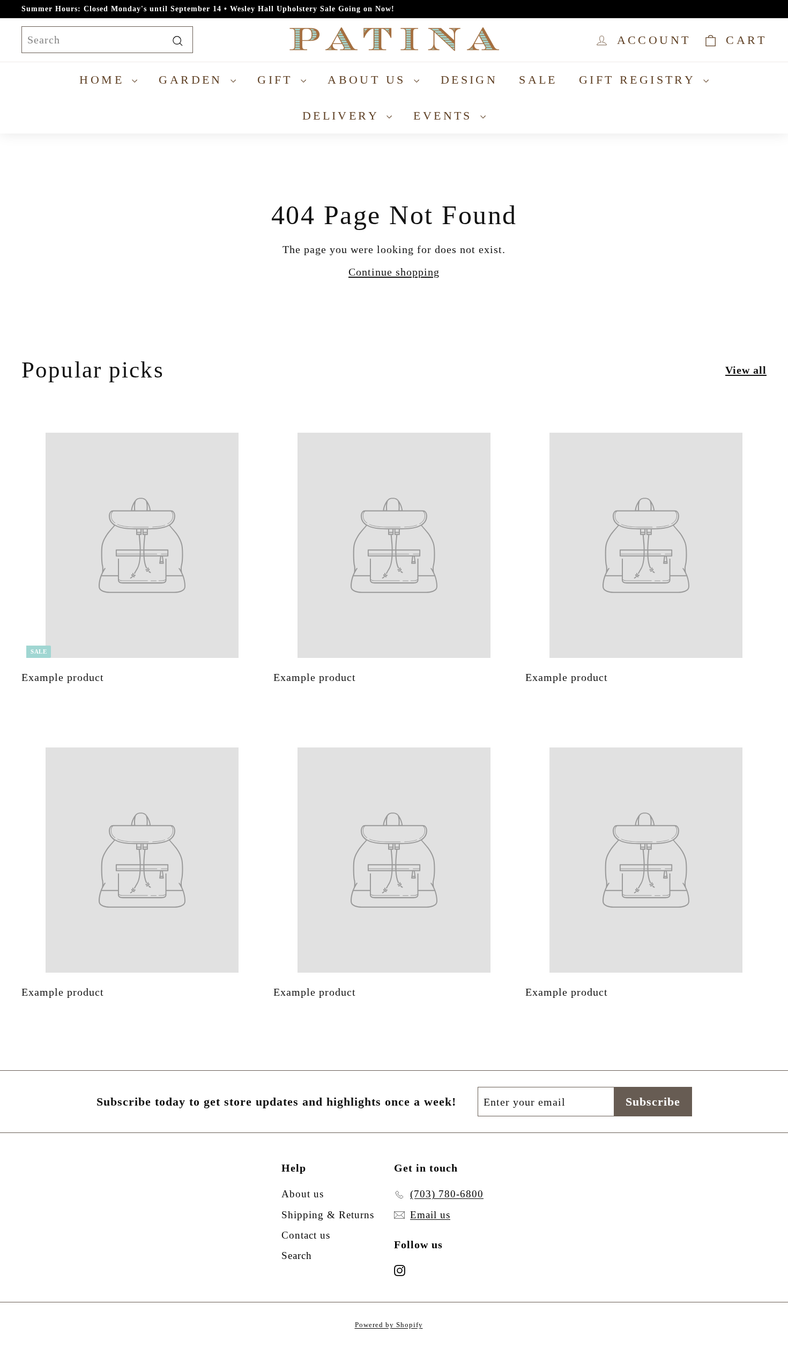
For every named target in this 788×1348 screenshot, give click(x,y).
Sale (538, 79)
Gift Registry (640, 79)
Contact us (305, 1235)
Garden (193, 79)
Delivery (343, 115)
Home (104, 79)
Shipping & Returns (327, 1214)
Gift (277, 79)
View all (746, 370)
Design (469, 79)
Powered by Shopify (389, 1325)
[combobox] (107, 39)
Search (296, 1255)
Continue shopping (394, 272)
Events (445, 115)
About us (369, 79)
